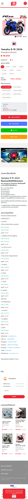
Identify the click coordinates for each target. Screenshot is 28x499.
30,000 (11, 70)
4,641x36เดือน (6, 94)
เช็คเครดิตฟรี (15, 117)
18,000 (21, 67)
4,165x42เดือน (17, 94)
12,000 (14, 67)
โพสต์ (14, 397)
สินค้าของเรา (6, 384)
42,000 (4, 74)
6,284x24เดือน (6, 90)
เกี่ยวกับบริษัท (4, 474)
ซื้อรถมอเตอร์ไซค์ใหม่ (6, 466)
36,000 (18, 70)
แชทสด (15, 130)
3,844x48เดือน (6, 97)
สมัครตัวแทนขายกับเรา (7, 470)
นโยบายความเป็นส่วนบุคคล (17, 493)
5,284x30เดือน (18, 90)
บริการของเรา (6, 386)
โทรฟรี (15, 137)
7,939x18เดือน (17, 87)
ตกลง (14, 496)
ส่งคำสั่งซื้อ (15, 124)
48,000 (11, 74)
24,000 (4, 70)
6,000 (7, 67)
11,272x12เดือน (6, 87)
